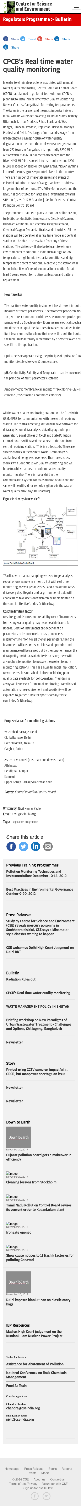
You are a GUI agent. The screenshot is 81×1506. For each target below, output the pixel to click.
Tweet (31, 39)
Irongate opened (18, 1232)
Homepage (12, 1468)
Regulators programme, (25, 822)
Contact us (57, 1479)
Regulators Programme (26, 19)
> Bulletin (61, 19)
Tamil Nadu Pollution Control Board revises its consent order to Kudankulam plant (38, 1207)
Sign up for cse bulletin (38, 1488)
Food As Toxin (16, 1386)
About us (39, 1479)
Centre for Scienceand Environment (34, 6)
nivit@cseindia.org (20, 1420)
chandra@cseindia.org (23, 1408)
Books (52, 1468)
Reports (67, 1468)
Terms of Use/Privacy (23, 1483)
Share (14, 39)
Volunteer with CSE (55, 1483)
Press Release (33, 1468)
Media (45, 1473)
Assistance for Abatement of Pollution (35, 1364)
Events (31, 1473)
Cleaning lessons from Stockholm (31, 1182)
